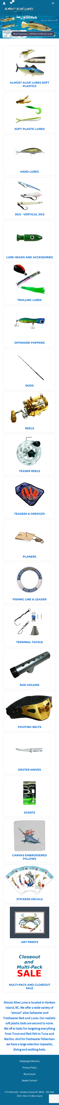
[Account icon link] (4, 3)
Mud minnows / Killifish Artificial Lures (32, 33)
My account (30, 1074)
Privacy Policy (29, 1067)
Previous (5, 27)
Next (53, 27)
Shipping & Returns (29, 1061)
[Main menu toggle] (53, 3)
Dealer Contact (29, 1080)
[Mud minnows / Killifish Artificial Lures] (29, 26)
